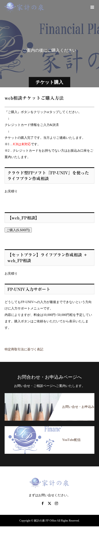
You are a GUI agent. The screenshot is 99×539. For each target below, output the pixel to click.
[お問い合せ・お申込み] (49, 393)
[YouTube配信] (49, 426)
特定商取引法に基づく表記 (24, 349)
